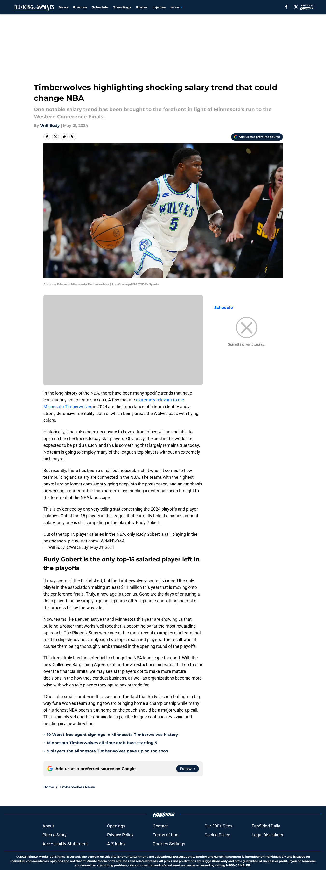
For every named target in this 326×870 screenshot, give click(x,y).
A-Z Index (116, 843)
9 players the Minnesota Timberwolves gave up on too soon (107, 751)
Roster (141, 7)
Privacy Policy (120, 834)
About (48, 825)
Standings (122, 7)
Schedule (100, 7)
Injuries (159, 7)
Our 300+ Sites (218, 825)
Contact (160, 825)
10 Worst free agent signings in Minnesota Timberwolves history (112, 734)
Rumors (80, 7)
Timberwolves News (77, 787)
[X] (296, 7)
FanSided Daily (266, 825)
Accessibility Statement (65, 843)
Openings (116, 825)
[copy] (72, 136)
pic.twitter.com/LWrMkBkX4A (96, 540)
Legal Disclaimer (268, 834)
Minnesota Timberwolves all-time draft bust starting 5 (102, 743)
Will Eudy (50, 125)
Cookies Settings (169, 843)
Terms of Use (165, 834)
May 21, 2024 (102, 547)
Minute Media (37, 856)
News (63, 7)
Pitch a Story (54, 834)
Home (48, 787)
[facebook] (286, 7)
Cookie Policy (217, 834)
